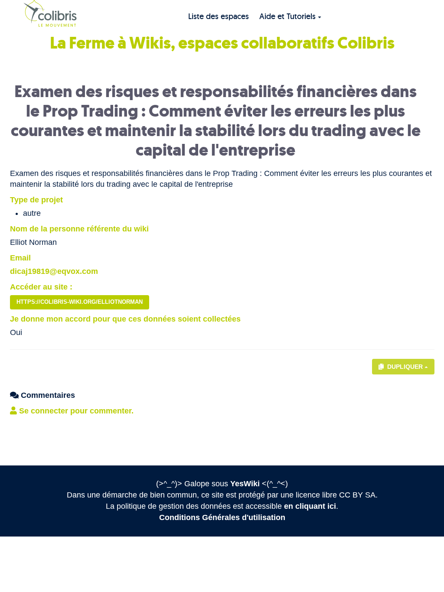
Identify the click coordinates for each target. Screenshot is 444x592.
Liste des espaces (218, 16)
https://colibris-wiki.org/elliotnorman (79, 302)
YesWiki (245, 483)
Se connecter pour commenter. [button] (75, 411)
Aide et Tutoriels (287, 16)
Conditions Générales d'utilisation (222, 517)
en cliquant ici (310, 506)
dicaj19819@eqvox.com (54, 271)
